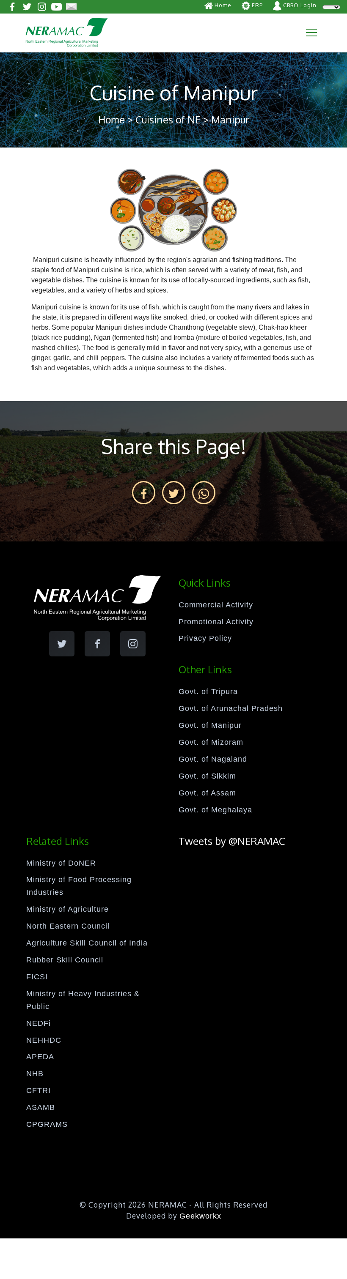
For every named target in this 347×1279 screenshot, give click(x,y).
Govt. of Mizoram (211, 742)
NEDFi (38, 1023)
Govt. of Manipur (210, 725)
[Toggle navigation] (311, 32)
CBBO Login (299, 5)
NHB (35, 1073)
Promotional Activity (216, 622)
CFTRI (38, 1090)
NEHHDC (43, 1040)
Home (222, 5)
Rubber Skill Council (64, 960)
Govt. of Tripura (208, 691)
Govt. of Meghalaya (215, 810)
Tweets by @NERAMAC (232, 840)
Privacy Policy (205, 638)
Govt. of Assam (207, 793)
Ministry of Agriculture (67, 909)
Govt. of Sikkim (207, 776)
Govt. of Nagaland (213, 759)
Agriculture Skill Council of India (87, 943)
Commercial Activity (216, 605)
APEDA (40, 1056)
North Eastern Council (68, 926)
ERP (256, 5)
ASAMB (40, 1107)
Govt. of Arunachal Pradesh (231, 708)
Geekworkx (200, 1216)
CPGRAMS (47, 1124)
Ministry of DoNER (61, 863)
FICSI (37, 977)
